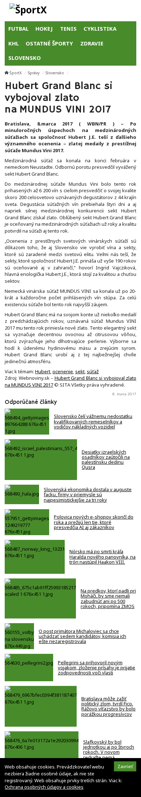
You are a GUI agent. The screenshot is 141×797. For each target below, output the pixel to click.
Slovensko (55, 72)
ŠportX (15, 72)
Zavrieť (125, 766)
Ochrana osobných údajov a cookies (44, 787)
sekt (80, 371)
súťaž (93, 371)
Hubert (42, 371)
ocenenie (62, 371)
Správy (33, 72)
